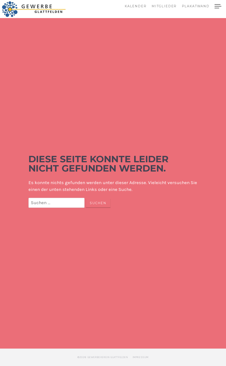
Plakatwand (195, 6)
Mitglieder (164, 6)
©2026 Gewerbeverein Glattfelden (102, 357)
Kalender (136, 6)
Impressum (141, 357)
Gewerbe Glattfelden (38, 9)
